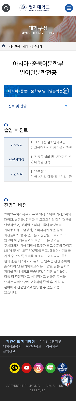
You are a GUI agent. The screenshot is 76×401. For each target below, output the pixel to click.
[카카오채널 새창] (15, 365)
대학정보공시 (12, 346)
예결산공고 (33, 346)
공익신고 (9, 351)
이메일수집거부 (50, 341)
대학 (25, 46)
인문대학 (37, 46)
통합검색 (6, 8)
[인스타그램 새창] (38, 365)
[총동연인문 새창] (62, 365)
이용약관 (52, 346)
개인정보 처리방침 (20, 341)
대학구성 (14, 46)
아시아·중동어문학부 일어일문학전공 (37, 91)
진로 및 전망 (17, 105)
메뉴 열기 (69, 8)
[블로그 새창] (50, 365)
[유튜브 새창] (26, 365)
